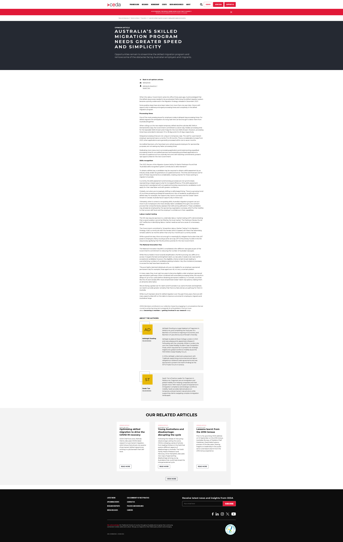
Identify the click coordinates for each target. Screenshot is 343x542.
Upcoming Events (113, 502)
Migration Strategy (171, 101)
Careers (130, 510)
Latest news (111, 498)
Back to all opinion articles (153, 79)
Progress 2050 (134, 4)
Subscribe (229, 503)
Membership (155, 4)
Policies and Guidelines (135, 506)
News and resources (176, 4)
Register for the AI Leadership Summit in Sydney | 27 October (171, 12)
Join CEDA (218, 4)
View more (171, 479)
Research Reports (113, 506)
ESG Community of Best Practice (138, 498)
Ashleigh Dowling (149, 86)
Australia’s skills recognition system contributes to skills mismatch (163, 166)
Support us (230, 4)
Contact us (131, 502)
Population (144, 18)
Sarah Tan (146, 88)
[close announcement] (231, 12)
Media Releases (112, 510)
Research (145, 4)
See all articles (146, 341)
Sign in (208, 4)
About (188, 4)
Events (164, 4)
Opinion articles (135, 18)
